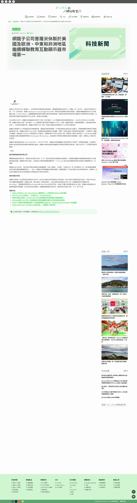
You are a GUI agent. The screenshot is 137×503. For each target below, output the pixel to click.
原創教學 (102, 480)
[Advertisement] (53, 85)
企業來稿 (15, 492)
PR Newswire (42, 212)
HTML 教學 (45, 485)
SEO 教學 (59, 487)
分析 (72, 494)
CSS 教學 (44, 483)
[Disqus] (53, 270)
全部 (124, 74)
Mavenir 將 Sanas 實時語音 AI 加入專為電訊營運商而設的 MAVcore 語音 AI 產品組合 (114, 382)
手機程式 (102, 487)
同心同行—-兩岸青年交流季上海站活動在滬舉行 (114, 387)
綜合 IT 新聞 (16, 29)
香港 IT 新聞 (16, 485)
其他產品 (30, 490)
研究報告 (15, 490)
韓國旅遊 (117, 487)
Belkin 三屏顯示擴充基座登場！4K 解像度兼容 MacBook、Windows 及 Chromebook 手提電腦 (44, 202)
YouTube (74, 490)
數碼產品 (29, 480)
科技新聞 (15, 21)
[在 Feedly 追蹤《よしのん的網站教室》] (13, 1)
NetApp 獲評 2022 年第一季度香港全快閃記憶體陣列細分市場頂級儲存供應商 (38, 200)
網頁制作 (44, 480)
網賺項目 (87, 480)
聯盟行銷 (88, 490)
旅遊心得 (116, 480)
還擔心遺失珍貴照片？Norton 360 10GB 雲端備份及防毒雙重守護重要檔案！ (38, 197)
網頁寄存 (44, 490)
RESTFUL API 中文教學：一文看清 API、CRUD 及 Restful (31, 195)
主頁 (9, 21)
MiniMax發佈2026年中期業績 (110, 397)
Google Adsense (91, 483)
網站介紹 (123, 501)
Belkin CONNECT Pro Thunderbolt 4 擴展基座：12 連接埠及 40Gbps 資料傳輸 (39, 193)
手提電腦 (30, 487)
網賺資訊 (88, 487)
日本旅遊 (117, 485)
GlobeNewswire (54, 212)
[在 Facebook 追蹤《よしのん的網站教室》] (2, 1)
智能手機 (30, 485)
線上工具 (102, 485)
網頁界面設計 (46, 492)
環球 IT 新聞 (16, 483)
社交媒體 (73, 480)
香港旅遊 (117, 483)
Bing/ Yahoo (60, 485)
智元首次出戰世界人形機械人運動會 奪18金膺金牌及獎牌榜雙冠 (114, 376)
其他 (72, 492)
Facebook (74, 483)
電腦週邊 (30, 483)
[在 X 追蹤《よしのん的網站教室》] (6, 1)
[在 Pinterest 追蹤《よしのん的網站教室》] (10, 1)
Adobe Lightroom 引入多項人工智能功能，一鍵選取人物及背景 (34, 205)
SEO (56, 480)
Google (58, 483)
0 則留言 (31, 33)
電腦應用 (102, 483)
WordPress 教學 (47, 487)
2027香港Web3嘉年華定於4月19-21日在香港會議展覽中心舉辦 (114, 393)
